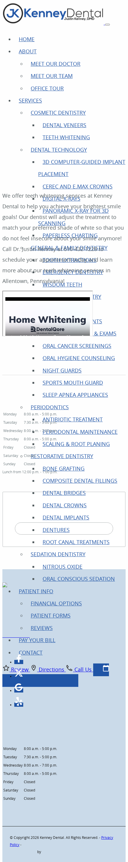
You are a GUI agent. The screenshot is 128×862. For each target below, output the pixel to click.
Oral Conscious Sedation (79, 578)
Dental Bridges (64, 492)
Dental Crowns (65, 505)
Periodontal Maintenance (80, 431)
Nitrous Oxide (62, 566)
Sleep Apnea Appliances (75, 394)
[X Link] (18, 676)
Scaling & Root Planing (76, 443)
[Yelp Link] (18, 704)
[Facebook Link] (18, 661)
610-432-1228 (16, 635)
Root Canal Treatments (76, 542)
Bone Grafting (64, 468)
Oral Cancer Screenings (77, 345)
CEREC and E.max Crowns (78, 186)
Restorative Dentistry (62, 456)
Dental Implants (66, 517)
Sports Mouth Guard (73, 382)
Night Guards (62, 370)
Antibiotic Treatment (73, 419)
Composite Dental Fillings (80, 480)
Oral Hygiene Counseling (79, 358)
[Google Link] (18, 690)
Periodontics (50, 407)
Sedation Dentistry (58, 554)
